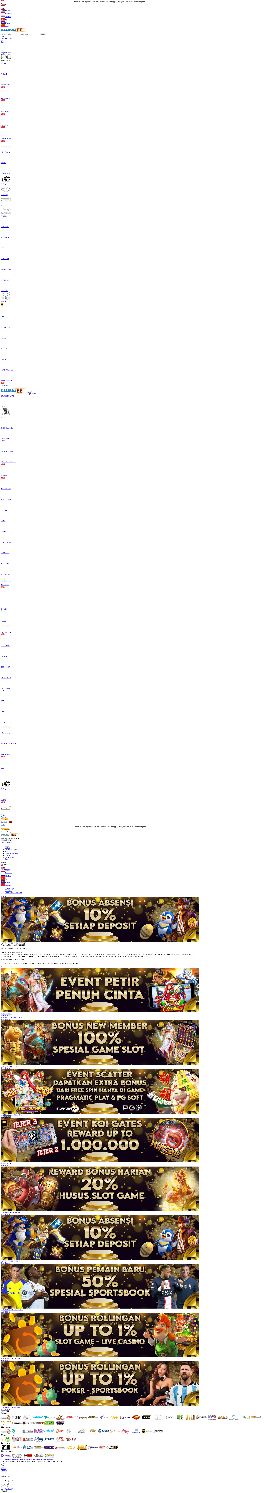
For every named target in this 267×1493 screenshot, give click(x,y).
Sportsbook (4, 611)
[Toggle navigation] (2, 40)
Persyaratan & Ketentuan (41, 1459)
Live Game (4, 385)
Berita (3, 815)
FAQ (52, 1459)
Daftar (3, 36)
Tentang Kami (18, 1459)
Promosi (3, 817)
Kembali (3, 896)
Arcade (3, 690)
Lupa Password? (6, 842)
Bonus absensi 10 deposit (13, 893)
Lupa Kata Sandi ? (7, 38)
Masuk (43, 34)
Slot (2, 42)
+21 (2, 1459)
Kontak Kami (28, 1459)
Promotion (8, 891)
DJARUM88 (9, 889)
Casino (3, 440)
